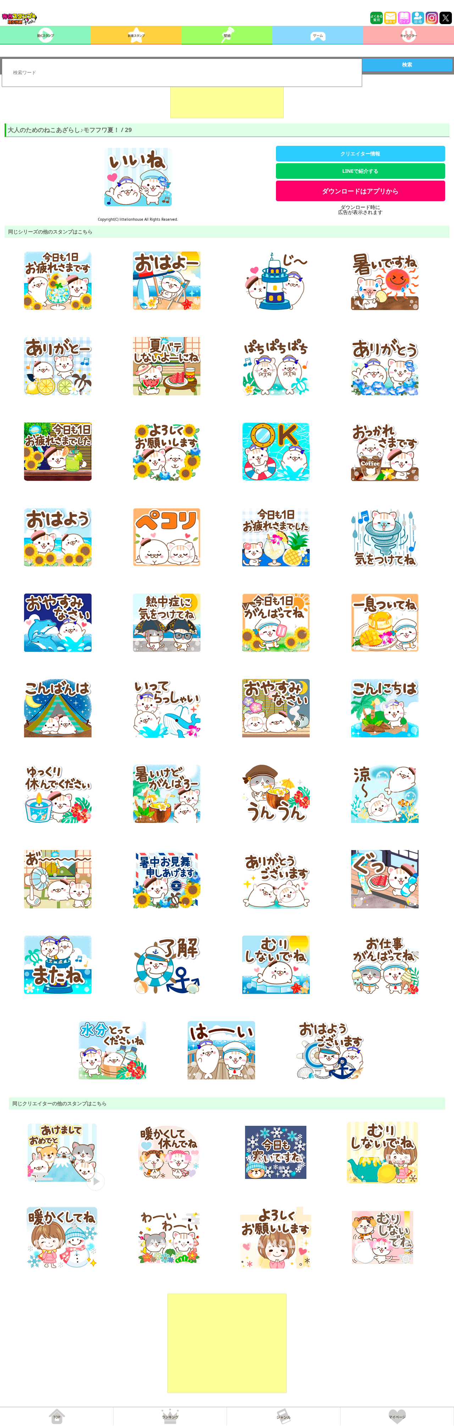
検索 (407, 64)
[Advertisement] (227, 100)
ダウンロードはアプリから (360, 191)
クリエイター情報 (360, 153)
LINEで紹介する (360, 170)
